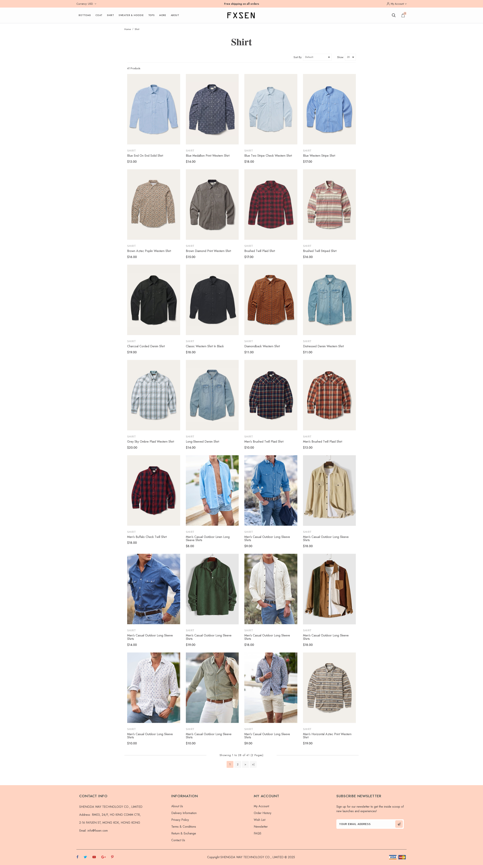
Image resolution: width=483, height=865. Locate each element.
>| (253, 764)
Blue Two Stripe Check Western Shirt (268, 155)
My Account (261, 806)
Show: (340, 57)
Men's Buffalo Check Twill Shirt (147, 537)
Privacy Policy (180, 820)
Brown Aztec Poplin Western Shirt (149, 251)
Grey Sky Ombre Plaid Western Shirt (150, 441)
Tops (151, 15)
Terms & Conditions (183, 826)
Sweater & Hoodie (131, 15)
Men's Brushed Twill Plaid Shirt (263, 441)
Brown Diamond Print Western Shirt (208, 251)
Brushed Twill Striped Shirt (319, 251)
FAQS (257, 833)
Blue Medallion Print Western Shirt (207, 155)
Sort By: (298, 57)
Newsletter (261, 826)
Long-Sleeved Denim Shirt (202, 441)
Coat (98, 15)
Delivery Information (184, 813)
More (162, 15)
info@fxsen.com (98, 830)
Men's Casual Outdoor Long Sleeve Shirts (267, 538)
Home (127, 29)
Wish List (259, 820)
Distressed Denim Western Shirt (323, 346)
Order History (262, 813)
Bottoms (85, 15)
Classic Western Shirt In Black (205, 346)
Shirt (110, 15)
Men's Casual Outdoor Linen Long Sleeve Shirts (208, 538)
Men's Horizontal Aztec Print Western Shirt (327, 736)
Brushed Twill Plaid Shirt (259, 251)
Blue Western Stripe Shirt (319, 155)
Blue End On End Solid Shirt (145, 155)
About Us (177, 806)
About (175, 15)
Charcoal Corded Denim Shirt (146, 346)
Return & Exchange (183, 833)
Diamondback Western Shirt (262, 346)
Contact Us (178, 840)
